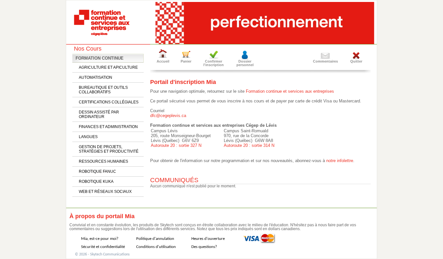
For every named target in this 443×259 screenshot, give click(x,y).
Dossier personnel (245, 63)
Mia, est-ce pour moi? (99, 239)
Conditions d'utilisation (156, 247)
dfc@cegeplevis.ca (168, 115)
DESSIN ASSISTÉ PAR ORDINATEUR (99, 114)
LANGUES (88, 137)
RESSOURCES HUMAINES (103, 161)
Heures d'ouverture (208, 239)
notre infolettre (339, 160)
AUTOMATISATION (95, 77)
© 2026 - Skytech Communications (102, 254)
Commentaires (325, 61)
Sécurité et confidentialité (103, 247)
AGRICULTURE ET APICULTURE (108, 67)
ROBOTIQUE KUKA (96, 181)
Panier (186, 61)
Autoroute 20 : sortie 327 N (176, 145)
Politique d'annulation (155, 239)
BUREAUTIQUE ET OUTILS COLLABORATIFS (103, 89)
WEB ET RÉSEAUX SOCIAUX (105, 191)
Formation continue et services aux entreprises (290, 91)
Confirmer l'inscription (213, 63)
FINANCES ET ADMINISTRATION (108, 126)
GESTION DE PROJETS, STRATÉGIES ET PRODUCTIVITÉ (108, 149)
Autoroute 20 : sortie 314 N (249, 145)
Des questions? (204, 247)
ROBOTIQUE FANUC (97, 171)
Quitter (356, 61)
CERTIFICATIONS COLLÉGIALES (108, 102)
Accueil (163, 61)
